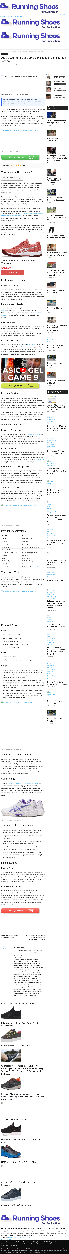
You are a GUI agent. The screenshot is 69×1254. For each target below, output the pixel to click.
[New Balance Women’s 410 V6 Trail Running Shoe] (23, 1129)
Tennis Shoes (29, 47)
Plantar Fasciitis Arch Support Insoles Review (57, 683)
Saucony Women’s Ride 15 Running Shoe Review (57, 702)
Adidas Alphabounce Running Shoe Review (56, 236)
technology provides (25, 347)
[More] (44, 68)
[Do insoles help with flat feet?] (57, 575)
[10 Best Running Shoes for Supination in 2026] (57, 115)
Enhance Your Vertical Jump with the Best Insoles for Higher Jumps (56, 604)
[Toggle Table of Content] (19, 178)
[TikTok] (7, 1239)
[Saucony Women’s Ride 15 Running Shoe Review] (57, 695)
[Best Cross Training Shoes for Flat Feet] (57, 340)
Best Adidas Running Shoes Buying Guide (55, 452)
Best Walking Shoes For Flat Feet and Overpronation (57, 328)
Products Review (54, 1244)
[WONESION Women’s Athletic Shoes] (57, 375)
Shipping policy (53, 1242)
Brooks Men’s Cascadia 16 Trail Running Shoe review (56, 562)
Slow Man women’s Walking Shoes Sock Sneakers (55, 180)
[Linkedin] (4, 1239)
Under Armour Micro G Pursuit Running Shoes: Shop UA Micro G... (56, 428)
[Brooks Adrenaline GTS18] (57, 358)
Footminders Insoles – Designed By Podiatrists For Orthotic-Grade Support (57, 650)
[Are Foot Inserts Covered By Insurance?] (57, 618)
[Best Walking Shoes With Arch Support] (57, 285)
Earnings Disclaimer (17, 1242)
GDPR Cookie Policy (35, 1244)
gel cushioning (31, 344)
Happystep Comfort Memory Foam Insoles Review (10, 936)
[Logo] (30, 30)
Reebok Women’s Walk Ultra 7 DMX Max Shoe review (56, 492)
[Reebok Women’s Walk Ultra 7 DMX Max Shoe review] (57, 484)
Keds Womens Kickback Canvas (15, 1046)
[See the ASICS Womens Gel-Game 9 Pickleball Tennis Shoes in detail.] (23, 158)
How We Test (16, 1245)
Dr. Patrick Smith (7, 64)
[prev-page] (2, 1209)
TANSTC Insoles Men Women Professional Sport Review (56, 407)
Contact (53, 47)
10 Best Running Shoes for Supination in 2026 (56, 122)
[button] (65, 20)
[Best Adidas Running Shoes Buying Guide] (57, 443)
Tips (42, 47)
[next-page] (3, 1209)
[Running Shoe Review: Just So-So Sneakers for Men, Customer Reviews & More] (57, 150)
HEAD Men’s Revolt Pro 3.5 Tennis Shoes (19, 1162)
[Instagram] (3, 1239)
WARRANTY (45, 1242)
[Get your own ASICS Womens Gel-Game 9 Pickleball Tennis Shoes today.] (23, 911)
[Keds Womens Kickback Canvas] (23, 1035)
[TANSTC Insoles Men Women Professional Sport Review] (57, 399)
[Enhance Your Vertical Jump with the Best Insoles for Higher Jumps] (57, 594)
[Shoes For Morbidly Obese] (57, 303)
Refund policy (4, 1244)
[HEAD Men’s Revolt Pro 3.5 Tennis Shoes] (23, 1151)
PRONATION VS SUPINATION (54, 139)
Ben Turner (57, 75)
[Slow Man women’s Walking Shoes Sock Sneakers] (57, 172)
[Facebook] (3, 924)
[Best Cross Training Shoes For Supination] (57, 192)
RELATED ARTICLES (9, 1003)
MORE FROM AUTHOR (25, 1003)
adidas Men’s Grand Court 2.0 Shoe (16, 1205)
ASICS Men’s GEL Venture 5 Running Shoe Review (57, 471)
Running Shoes (11, 47)
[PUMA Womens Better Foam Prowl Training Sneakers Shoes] (23, 1012)
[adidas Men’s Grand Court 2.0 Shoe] (23, 1194)
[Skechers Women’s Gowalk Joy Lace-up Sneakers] (23, 1172)
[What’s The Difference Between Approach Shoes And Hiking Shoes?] (57, 507)
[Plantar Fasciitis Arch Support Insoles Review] (57, 670)
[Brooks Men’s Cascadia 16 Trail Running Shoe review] (57, 555)
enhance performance (34, 434)
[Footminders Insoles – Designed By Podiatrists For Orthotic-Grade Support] (57, 639)
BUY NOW (12, 272)
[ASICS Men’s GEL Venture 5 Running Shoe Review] (57, 463)
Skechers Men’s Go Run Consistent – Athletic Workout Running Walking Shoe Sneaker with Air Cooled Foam (22, 1096)
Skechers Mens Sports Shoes (14, 1119)
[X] (7, 924)
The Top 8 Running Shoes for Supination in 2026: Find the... (56, 217)
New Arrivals (45, 1244)
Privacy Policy (36, 1242)
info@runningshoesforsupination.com (19, 1237)
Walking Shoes (21, 47)
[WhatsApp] (15, 924)
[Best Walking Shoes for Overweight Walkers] (57, 247)
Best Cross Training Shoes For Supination (56, 199)
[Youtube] (11, 1239)
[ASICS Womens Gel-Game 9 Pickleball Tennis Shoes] (23, 138)
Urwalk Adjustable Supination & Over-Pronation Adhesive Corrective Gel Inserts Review (35, 937)
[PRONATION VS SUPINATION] (57, 133)
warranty (35, 566)
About (2, 1242)
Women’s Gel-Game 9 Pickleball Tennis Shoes (23, 783)
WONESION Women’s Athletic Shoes (56, 382)
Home (3, 47)
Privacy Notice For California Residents (19, 1244)
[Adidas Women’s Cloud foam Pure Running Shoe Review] (57, 533)
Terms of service (27, 1242)
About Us (46, 47)
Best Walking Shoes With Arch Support (55, 291)
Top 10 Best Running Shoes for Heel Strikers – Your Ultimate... (56, 272)
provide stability (39, 459)
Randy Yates (58, 95)
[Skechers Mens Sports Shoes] (23, 1109)
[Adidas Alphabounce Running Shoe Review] (57, 230)
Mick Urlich (57, 88)
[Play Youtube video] (23, 370)
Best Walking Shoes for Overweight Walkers (57, 254)
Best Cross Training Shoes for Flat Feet (55, 346)
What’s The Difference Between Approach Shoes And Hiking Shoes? (56, 518)
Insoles (37, 47)
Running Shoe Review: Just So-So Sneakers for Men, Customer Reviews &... (57, 159)
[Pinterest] (11, 924)
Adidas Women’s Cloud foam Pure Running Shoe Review (57, 542)
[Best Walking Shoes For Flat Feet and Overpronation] (57, 320)
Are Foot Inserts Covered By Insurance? (56, 626)
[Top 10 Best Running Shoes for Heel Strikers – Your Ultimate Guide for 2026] (57, 265)
